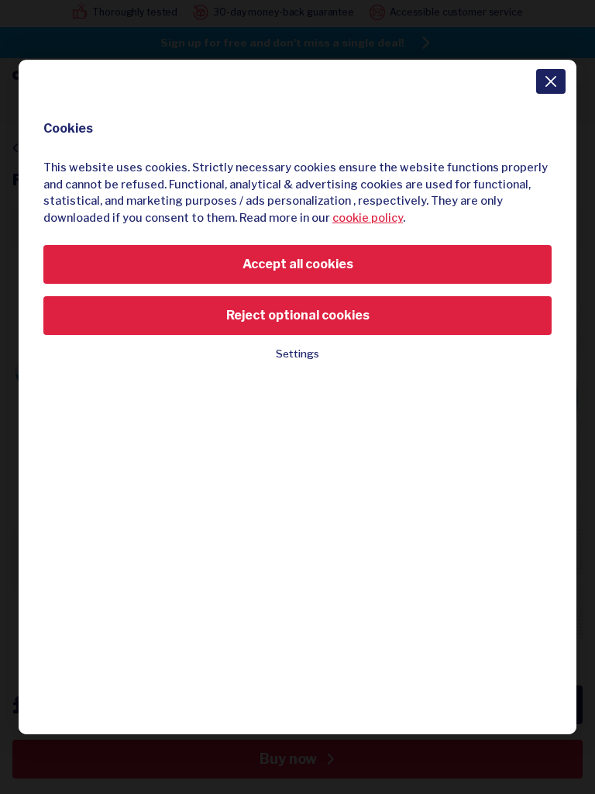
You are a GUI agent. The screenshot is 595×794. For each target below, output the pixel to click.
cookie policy (367, 218)
